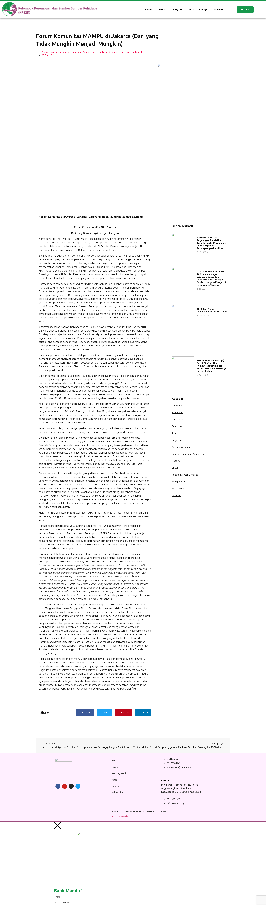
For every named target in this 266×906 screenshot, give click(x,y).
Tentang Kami (176, 9)
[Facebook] (57, 786)
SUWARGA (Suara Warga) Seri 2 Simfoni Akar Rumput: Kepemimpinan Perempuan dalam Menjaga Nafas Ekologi (211, 365)
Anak (174, 433)
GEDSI (175, 468)
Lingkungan (177, 440)
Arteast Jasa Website (120, 816)
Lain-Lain (125, 52)
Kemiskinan (102, 52)
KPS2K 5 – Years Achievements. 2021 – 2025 (212, 310)
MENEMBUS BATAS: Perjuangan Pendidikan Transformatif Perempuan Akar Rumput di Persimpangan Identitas (211, 243)
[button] (85, 712)
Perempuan (177, 426)
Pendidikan (136, 52)
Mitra (191, 9)
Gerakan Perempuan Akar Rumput (78, 52)
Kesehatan (114, 52)
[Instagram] (71, 786)
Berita (162, 9)
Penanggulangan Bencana (185, 474)
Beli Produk (217, 9)
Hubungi (203, 9)
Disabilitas (177, 461)
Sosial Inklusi (178, 488)
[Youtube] (64, 786)
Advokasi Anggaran (51, 52)
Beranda (149, 9)
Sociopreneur (178, 481)
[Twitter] (77, 786)
